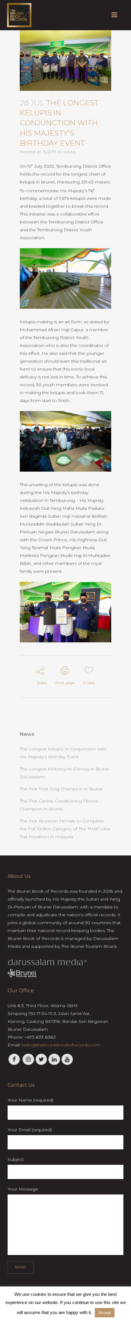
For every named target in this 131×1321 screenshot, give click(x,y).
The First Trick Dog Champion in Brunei (61, 789)
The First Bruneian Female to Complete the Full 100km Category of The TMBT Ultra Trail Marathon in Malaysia (65, 828)
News (69, 152)
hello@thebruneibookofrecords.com (61, 1045)
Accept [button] (104, 1312)
